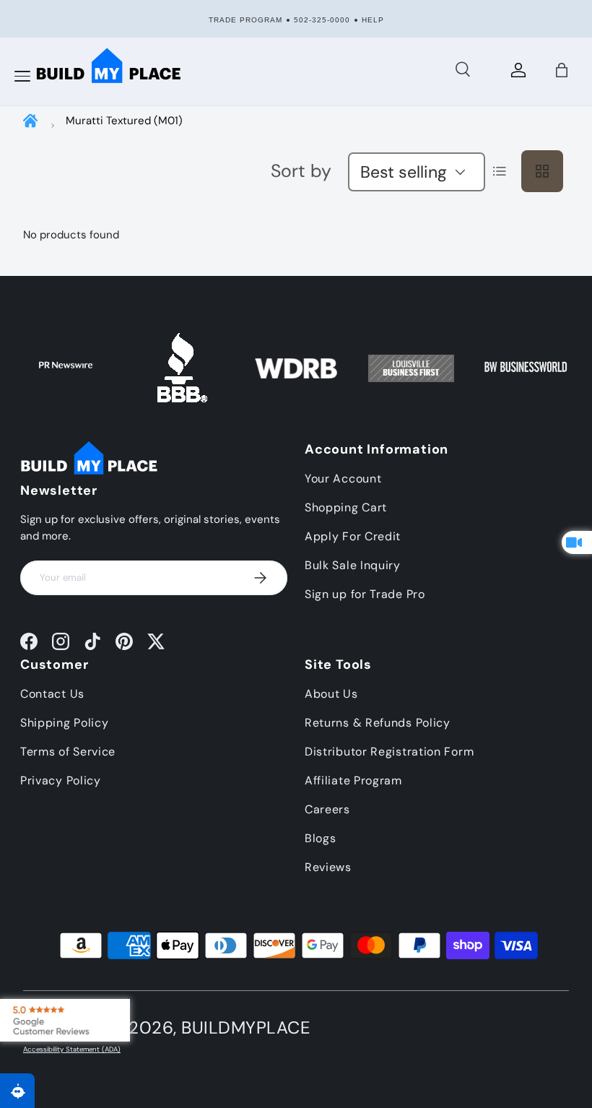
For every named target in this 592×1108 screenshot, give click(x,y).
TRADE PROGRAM (245, 20)
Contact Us (52, 693)
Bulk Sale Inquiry (353, 565)
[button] (562, 70)
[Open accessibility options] (17, 1090)
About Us (331, 693)
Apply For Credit (353, 536)
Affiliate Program (353, 780)
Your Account (343, 478)
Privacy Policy (60, 780)
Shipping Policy (64, 722)
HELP (373, 20)
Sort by (301, 171)
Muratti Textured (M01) (124, 120)
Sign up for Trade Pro (365, 594)
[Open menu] (22, 77)
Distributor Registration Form (389, 751)
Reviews (328, 867)
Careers (327, 809)
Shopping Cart (346, 507)
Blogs (320, 838)
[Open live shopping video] (577, 542)
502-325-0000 (322, 20)
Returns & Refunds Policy (377, 722)
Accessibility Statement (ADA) (72, 1049)
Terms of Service (68, 751)
